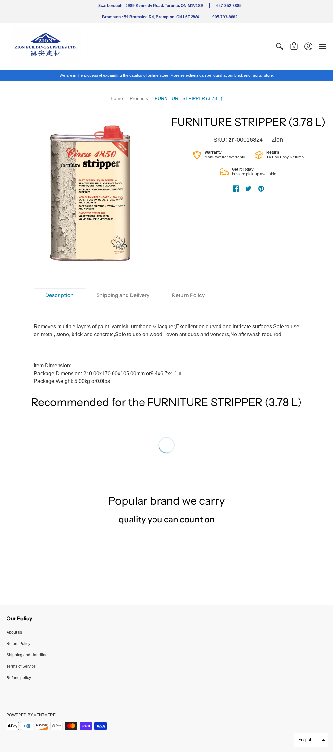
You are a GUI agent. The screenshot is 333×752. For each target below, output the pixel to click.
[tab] (59, 295)
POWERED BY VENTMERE (31, 715)
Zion (277, 139)
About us (14, 632)
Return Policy (18, 643)
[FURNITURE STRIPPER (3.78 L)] (85, 193)
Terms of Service (21, 666)
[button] (280, 46)
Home (117, 98)
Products (139, 98)
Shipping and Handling (27, 655)
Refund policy (19, 678)
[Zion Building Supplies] (47, 46)
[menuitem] (280, 46)
